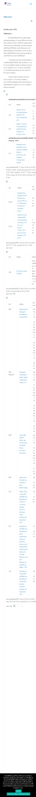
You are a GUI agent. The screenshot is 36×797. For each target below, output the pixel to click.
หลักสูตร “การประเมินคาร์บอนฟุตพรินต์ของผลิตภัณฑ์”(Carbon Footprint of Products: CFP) (21, 129)
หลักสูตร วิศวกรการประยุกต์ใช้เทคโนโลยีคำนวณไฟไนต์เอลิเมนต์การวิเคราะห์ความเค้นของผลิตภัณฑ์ (23, 499)
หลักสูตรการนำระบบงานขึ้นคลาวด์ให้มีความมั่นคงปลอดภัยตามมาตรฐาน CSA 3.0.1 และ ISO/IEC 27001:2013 (22, 222)
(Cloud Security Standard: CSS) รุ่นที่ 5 (21, 235)
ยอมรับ (18, 791)
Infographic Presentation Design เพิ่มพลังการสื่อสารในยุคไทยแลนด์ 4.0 (23, 377)
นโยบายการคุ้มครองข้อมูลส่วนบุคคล (18, 794)
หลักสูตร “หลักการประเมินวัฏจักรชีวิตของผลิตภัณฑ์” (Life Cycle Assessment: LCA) (21, 115)
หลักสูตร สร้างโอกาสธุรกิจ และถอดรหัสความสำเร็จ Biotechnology (23, 483)
